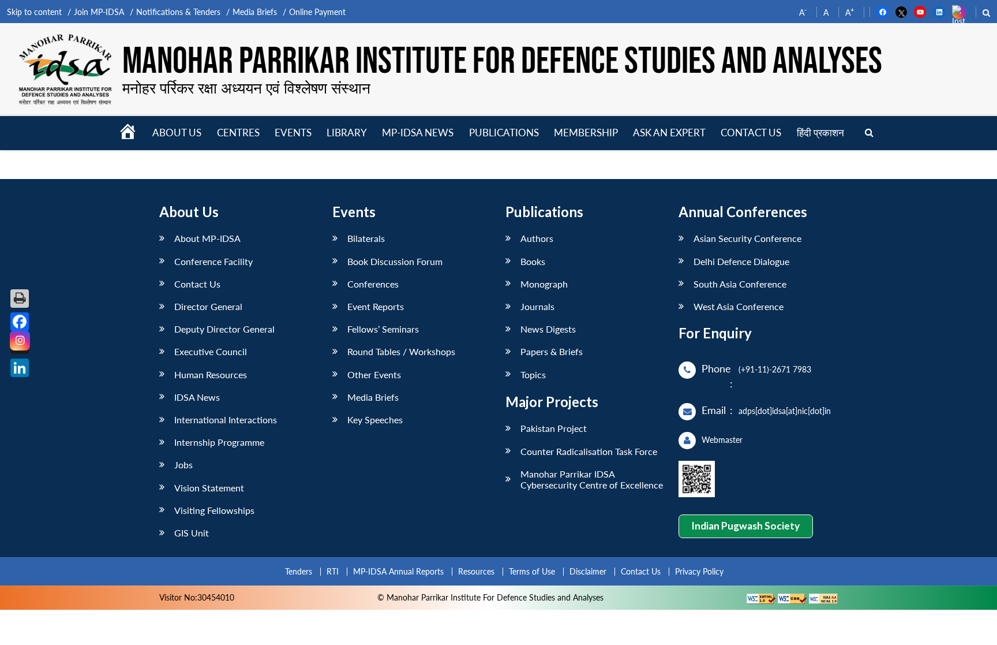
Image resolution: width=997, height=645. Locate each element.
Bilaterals (366, 238)
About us (176, 132)
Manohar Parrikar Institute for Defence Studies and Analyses (502, 61)
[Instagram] (20, 340)
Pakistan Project (553, 428)
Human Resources (210, 374)
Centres (238, 132)
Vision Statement (209, 487)
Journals (537, 306)
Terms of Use (532, 571)
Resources (476, 571)
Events (293, 132)
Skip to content (34, 12)
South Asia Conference (740, 283)
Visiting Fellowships (214, 510)
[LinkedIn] (19, 367)
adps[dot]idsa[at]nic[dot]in (785, 411)
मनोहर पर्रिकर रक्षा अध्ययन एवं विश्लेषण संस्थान (246, 87)
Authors (536, 238)
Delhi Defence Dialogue (741, 261)
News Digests (548, 328)
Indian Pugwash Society (745, 526)
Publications (504, 132)
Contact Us (197, 283)
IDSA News (197, 397)
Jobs (183, 464)
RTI (333, 571)
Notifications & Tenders (178, 12)
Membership (586, 132)
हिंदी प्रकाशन (820, 132)
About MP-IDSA (207, 238)
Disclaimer (587, 571)
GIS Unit (191, 532)
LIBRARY (347, 132)
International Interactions (225, 419)
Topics (533, 374)
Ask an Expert (669, 132)
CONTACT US (751, 132)
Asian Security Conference (747, 238)
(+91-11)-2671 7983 (775, 369)
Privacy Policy (699, 571)
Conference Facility (213, 261)
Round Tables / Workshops (401, 351)
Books (532, 261)
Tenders (298, 571)
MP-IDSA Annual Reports (398, 571)
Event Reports (375, 306)
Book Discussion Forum (395, 261)
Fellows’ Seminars (383, 328)
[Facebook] (19, 321)
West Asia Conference (739, 306)
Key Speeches (375, 419)
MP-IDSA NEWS (417, 132)
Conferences (373, 283)
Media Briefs (255, 12)
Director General (208, 306)
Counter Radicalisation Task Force (588, 451)
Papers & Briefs (551, 351)
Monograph (544, 283)
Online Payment (317, 12)
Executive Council (210, 351)
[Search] (869, 133)
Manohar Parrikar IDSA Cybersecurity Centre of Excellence (591, 479)
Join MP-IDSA (99, 12)
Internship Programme (219, 442)
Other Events (374, 374)
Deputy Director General (224, 328)
